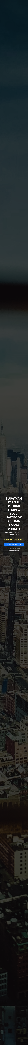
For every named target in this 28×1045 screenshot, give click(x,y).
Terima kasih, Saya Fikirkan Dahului (14, 548)
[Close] (26, 495)
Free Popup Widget (15, 550)
